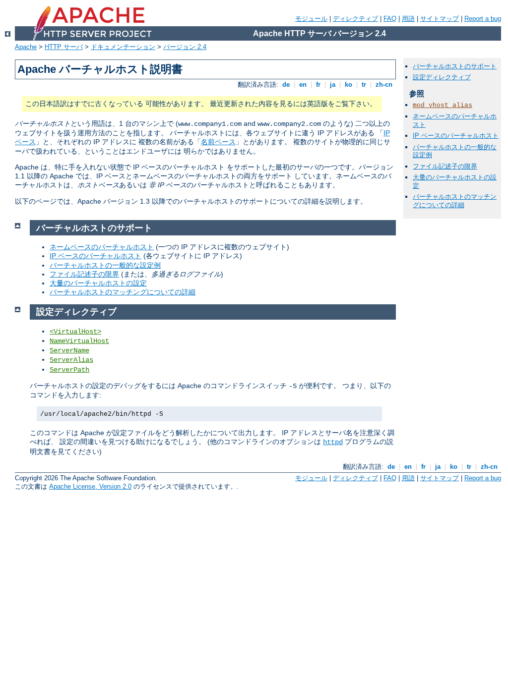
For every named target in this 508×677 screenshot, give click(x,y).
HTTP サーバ (64, 47)
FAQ (389, 18)
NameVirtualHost (79, 341)
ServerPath (69, 370)
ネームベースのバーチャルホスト (102, 247)
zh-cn (384, 84)
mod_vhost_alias (442, 105)
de (286, 84)
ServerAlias (71, 360)
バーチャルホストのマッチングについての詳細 (122, 292)
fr (318, 84)
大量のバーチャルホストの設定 (98, 283)
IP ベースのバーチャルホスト (95, 256)
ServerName (69, 350)
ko (348, 84)
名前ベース (218, 142)
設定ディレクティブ (442, 77)
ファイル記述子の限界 (84, 274)
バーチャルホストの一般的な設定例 (105, 265)
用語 (408, 18)
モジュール (311, 18)
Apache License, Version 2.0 (90, 486)
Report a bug (482, 18)
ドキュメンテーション (123, 47)
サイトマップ (439, 18)
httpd (333, 442)
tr (364, 84)
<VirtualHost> (75, 332)
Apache (26, 47)
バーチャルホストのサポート (455, 66)
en (303, 84)
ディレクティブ (355, 18)
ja (332, 84)
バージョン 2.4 (184, 47)
